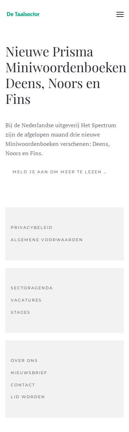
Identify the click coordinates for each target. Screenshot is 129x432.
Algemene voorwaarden (47, 239)
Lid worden (28, 396)
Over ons (24, 360)
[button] (120, 14)
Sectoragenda (32, 287)
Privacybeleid (32, 227)
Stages (20, 312)
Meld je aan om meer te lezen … (60, 171)
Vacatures (26, 300)
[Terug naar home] (23, 14)
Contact (23, 384)
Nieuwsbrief (29, 372)
